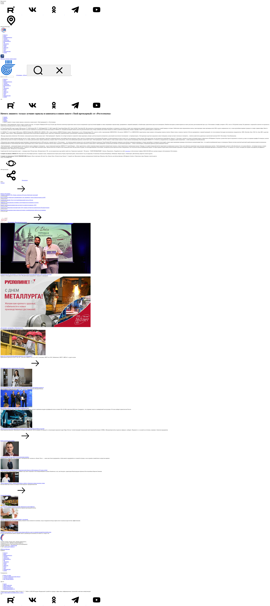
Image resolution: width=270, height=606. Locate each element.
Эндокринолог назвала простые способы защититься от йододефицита (18, 506)
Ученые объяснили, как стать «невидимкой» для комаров (14, 519)
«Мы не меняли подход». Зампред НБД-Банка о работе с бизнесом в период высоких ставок (23, 483)
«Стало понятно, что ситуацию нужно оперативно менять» (15, 457)
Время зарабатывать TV (9, 589)
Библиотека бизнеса (8, 587)
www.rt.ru (127, 151)
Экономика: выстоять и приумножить (10, 368)
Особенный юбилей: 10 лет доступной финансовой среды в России (17, 200)
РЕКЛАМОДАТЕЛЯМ (9, 592)
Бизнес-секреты (7, 586)
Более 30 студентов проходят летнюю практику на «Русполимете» (16, 356)
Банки (4, 36)
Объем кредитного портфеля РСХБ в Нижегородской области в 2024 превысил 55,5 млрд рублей (24, 470)
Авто (4, 50)
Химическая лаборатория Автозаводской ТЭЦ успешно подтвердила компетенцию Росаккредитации (25, 207)
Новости (5, 35)
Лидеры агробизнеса (8, 578)
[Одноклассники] (54, 14)
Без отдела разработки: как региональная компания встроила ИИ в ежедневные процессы (22, 387)
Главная (5, 117)
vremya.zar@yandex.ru (9, 546)
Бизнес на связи (7, 575)
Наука (4, 48)
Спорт (4, 46)
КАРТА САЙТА (19, 592)
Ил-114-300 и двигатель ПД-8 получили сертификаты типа (15, 408)
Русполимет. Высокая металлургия (17, 222)
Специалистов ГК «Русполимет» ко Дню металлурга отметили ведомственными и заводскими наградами (26, 274)
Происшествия (6, 51)
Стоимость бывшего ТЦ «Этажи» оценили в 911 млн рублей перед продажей (19, 195)
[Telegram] (75, 14)
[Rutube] (11, 14)
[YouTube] (96, 14)
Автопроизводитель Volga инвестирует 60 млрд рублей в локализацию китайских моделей (22, 428)
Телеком (5, 38)
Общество (5, 47)
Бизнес (5, 45)
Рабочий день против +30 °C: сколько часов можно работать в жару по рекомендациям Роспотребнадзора (26, 532)
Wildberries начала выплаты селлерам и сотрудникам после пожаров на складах (20, 202)
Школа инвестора (7, 585)
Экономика (6, 43)
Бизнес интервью (5, 440)
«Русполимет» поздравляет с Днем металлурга (12, 328)
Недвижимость (7, 41)
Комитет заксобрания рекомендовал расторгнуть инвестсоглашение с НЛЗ (18, 205)
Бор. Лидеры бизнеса (8, 579)
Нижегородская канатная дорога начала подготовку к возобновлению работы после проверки (23, 210)
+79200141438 (13, 545)
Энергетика (6, 40)
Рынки (5, 584)
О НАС (2, 592)
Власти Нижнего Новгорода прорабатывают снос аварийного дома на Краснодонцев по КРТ (23, 197)
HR (4, 42)
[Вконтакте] (32, 14)
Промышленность (7, 37)
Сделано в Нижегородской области (11, 576)
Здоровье (3, 495)
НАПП (5, 52)
